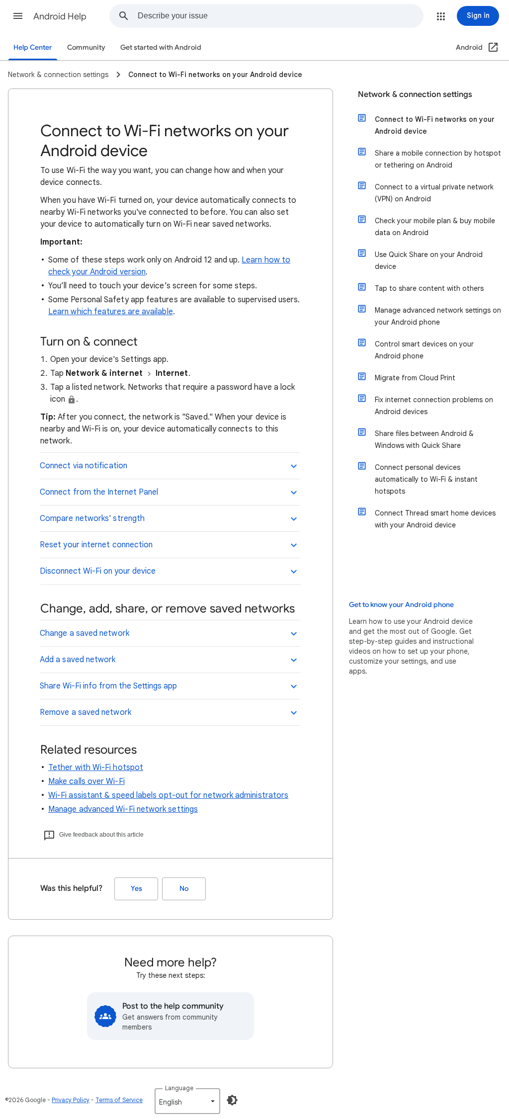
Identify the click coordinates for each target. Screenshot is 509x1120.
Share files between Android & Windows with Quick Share (424, 439)
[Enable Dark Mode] (232, 1100)
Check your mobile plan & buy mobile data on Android (435, 226)
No (183, 888)
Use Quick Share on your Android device (429, 260)
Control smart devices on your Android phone (424, 350)
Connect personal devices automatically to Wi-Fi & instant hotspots (426, 479)
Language (179, 1088)
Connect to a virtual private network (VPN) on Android (434, 192)
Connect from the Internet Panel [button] (99, 492)
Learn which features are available (110, 312)
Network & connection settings (415, 94)
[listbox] (187, 1101)
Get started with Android (160, 47)
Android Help (59, 16)
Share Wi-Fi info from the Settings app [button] (108, 686)
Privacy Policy (70, 1100)
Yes (136, 888)
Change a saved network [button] (84, 633)
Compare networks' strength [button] (92, 518)
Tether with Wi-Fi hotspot (95, 768)
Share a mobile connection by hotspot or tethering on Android (438, 159)
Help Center (32, 47)
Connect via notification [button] (83, 466)
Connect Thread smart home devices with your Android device (435, 519)
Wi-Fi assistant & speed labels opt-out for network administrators (168, 795)
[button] (18, 16)
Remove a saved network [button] (85, 712)
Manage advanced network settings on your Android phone (438, 316)
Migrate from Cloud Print (415, 377)
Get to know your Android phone (401, 605)
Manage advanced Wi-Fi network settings (123, 809)
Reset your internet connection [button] (96, 545)
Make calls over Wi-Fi (86, 781)
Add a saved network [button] (78, 660)
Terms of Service (119, 1100)
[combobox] (280, 15)
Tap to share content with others (429, 288)
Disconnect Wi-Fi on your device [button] (98, 571)
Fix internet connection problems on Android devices (434, 405)
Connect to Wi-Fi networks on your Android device (435, 125)
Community (86, 47)
